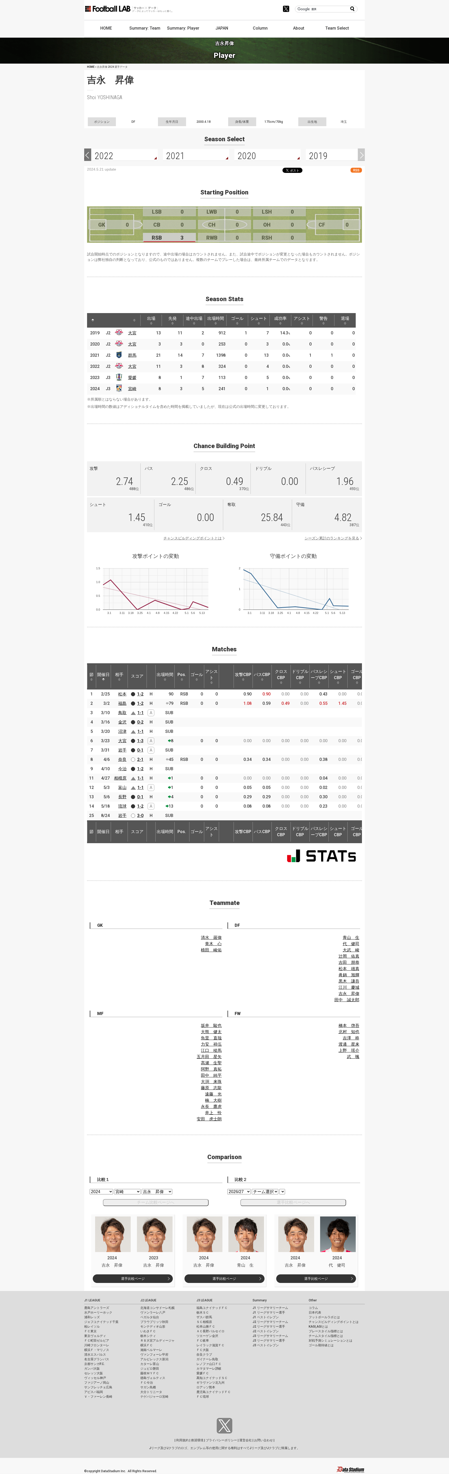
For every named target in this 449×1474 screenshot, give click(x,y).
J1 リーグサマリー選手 (269, 1312)
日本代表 (315, 1312)
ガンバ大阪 (92, 1368)
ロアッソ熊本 (205, 1387)
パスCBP (262, 674)
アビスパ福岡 (93, 1392)
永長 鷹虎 (211, 1106)
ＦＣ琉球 (202, 1396)
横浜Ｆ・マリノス (96, 1350)
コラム (313, 1308)
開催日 (103, 674)
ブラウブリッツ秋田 (154, 1322)
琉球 (122, 806)
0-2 (140, 722)
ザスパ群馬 (204, 1317)
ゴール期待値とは (321, 1345)
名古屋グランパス (96, 1359)
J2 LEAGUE (148, 1300)
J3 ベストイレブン (266, 1345)
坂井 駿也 (211, 1025)
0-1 (140, 750)
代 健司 (351, 943)
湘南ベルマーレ (151, 1350)
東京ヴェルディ (95, 1336)
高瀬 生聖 (211, 1062)
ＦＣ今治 (146, 1382)
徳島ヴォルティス (152, 1378)
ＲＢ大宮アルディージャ (157, 1340)
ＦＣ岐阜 (202, 1340)
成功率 (280, 318)
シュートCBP (338, 674)
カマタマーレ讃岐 (208, 1368)
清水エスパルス (95, 1354)
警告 (323, 318)
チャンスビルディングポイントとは (192, 538)
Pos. (181, 674)
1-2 (140, 694)
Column (260, 28)
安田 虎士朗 (209, 1119)
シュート (258, 318)
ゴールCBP (357, 674)
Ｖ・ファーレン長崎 (98, 1396)
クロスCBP (281, 674)
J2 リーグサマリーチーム (270, 1322)
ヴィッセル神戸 (95, 1378)
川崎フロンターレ (96, 1345)
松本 (122, 694)
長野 (122, 796)
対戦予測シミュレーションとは (330, 1340)
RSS (356, 170)
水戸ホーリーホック (98, 1312)
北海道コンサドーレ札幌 (157, 1308)
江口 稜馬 (211, 1050)
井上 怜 (213, 1112)
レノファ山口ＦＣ (208, 1364)
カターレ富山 (149, 1364)
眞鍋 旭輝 (349, 974)
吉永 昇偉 (349, 993)
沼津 (122, 731)
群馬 (132, 355)
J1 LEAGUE (92, 1300)
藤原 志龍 (211, 1087)
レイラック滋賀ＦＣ (210, 1345)
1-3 (140, 740)
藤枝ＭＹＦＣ (149, 1373)
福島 (122, 703)
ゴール (237, 318)
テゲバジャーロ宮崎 (154, 1396)
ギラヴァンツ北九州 (210, 1382)
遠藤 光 (213, 1094)
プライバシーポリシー (221, 1440)
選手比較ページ (133, 1279)
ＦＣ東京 (90, 1331)
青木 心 (213, 943)
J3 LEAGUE (204, 1300)
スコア (137, 676)
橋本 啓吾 (349, 1025)
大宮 (132, 332)
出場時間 (215, 318)
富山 (122, 787)
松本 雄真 (349, 968)
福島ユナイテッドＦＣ (212, 1308)
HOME (106, 28)
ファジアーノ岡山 (96, 1382)
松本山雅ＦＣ (205, 1326)
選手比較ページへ (293, 1202)
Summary (260, 1300)
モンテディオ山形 (152, 1326)
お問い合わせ (263, 1440)
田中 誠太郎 (346, 999)
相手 (119, 674)
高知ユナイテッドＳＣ (212, 1378)
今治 (122, 768)
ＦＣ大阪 (202, 1350)
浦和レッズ (92, 1317)
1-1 (140, 712)
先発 (172, 318)
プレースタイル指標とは (326, 1331)
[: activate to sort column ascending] (102, 320)
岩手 (122, 750)
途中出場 (194, 318)
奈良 (122, 759)
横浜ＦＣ (146, 1345)
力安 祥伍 (211, 1044)
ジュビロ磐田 (149, 1368)
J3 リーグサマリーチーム (270, 1336)
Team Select (337, 28)
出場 (151, 318)
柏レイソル (92, 1326)
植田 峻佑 (211, 950)
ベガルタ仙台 (149, 1317)
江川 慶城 (349, 987)
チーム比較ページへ (155, 1202)
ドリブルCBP (300, 674)
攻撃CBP (243, 674)
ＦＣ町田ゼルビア (96, 1340)
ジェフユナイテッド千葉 (101, 1322)
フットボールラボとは (324, 1317)
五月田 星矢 (209, 1056)
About (298, 28)
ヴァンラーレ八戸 (152, 1312)
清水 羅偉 (211, 937)
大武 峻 (351, 950)
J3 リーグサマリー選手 (269, 1340)
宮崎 (132, 388)
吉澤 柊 (351, 1038)
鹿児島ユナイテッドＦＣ (213, 1392)
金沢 (122, 722)
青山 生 (351, 937)
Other (313, 1300)
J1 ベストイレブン (266, 1317)
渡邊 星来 (349, 1044)
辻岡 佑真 (349, 956)
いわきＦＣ (148, 1331)
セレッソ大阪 (93, 1373)
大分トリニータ (151, 1392)
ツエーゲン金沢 (207, 1336)
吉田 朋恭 (349, 962)
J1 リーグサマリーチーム (270, 1308)
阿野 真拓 (211, 1069)
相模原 (120, 778)
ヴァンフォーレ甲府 (154, 1354)
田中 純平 (211, 1075)
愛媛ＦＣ (202, 1373)
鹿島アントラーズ (96, 1308)
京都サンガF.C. (94, 1364)
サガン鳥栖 (148, 1387)
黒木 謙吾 (349, 981)
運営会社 (245, 1440)
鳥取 (122, 712)
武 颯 (353, 1056)
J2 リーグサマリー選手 (269, 1326)
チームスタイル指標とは (326, 1336)
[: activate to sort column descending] (92, 320)
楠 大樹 (213, 1100)
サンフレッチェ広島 (98, 1387)
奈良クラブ (204, 1354)
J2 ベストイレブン (266, 1331)
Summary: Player (183, 28)
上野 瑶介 (349, 1050)
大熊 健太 (211, 1031)
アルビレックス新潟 (154, 1359)
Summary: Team (144, 28)
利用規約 (182, 1440)
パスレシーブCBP (319, 674)
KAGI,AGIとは (318, 1326)
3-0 (140, 815)
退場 (345, 318)
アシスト (302, 318)
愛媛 (132, 377)
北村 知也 (349, 1031)
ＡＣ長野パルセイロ (210, 1331)
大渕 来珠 (211, 1081)
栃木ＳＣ (202, 1312)
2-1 (140, 759)
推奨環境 (197, 1440)
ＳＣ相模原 (204, 1322)
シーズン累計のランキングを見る (332, 538)
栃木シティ (148, 1336)
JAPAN (221, 28)
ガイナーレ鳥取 (207, 1359)
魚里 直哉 (211, 1038)
